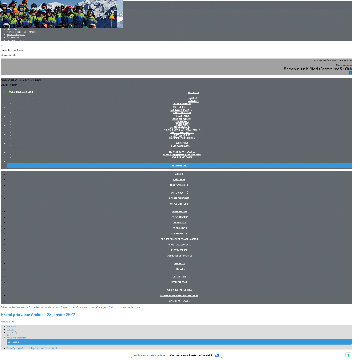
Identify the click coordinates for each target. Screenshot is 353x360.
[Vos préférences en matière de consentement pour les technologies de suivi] (348, 355)
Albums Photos (13, 29)
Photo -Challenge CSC (16, 34)
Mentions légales (13, 332)
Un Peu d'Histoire (182, 112)
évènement (179, 179)
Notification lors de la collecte (149, 355)
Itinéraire (179, 269)
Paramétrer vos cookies (16, 337)
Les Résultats (179, 228)
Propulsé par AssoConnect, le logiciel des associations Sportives (33, 348)
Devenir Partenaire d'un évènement (179, 295)
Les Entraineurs (179, 217)
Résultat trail (179, 282)
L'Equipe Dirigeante (179, 198)
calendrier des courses (16, 40)
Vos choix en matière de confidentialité (191, 355)
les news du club (182, 103)
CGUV (9, 335)
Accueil (179, 174)
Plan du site (11, 326)
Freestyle (182, 124)
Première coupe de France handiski (21, 31)
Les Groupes (182, 121)
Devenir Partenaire (182, 157)
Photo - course (13, 37)
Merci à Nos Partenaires (182, 151)
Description (182, 142)
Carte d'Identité (182, 107)
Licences (10, 329)
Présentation (182, 116)
